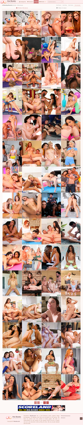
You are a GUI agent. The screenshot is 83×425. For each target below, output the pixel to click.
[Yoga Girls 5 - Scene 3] (12, 102)
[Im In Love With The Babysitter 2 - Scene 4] (32, 179)
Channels (30, 1)
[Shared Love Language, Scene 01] (12, 231)
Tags (36, 1)
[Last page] (47, 402)
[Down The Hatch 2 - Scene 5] (32, 205)
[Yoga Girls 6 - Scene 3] (32, 231)
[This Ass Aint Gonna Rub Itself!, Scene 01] (51, 154)
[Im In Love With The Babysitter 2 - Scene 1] (71, 128)
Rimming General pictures (65, 415)
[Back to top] (81, 418)
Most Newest (58, 5)
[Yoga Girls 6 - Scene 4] (12, 257)
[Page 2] (44, 402)
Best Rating (65, 5)
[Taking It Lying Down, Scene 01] (71, 231)
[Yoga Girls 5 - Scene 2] (12, 76)
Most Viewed (70, 5)
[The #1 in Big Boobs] (41, 410)
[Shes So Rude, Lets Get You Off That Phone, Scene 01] (32, 128)
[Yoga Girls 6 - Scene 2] (70, 205)
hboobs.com (17, 421)
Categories (23, 1)
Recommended (77, 5)
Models (42, 1)
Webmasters (63, 417)
